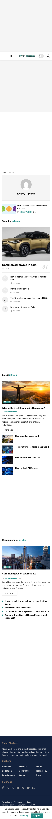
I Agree (36, 815)
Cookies (29, 802)
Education (7, 770)
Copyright (22, 804)
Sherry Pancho (26, 212)
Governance (25, 770)
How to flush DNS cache (26, 468)
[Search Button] (48, 56)
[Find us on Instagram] (13, 787)
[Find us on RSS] (33, 787)
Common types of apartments (19, 573)
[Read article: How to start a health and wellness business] (9, 209)
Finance (23, 766)
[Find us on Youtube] (28, 787)
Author (11, 172)
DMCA (32, 804)
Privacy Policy (8, 804)
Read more (11, 429)
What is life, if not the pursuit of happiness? (23, 408)
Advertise (6, 802)
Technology (41, 770)
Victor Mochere (10, 412)
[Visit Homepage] (26, 56)
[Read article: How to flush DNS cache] (7, 471)
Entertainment (8, 774)
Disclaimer (18, 802)
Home (4, 172)
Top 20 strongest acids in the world (32, 446)
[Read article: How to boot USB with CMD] (7, 460)
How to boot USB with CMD (28, 457)
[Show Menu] (3, 56)
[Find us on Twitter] (7, 787)
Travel (38, 774)
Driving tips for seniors (19, 288)
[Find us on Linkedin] (18, 787)
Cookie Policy (22, 815)
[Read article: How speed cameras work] (7, 439)
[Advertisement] (26, 26)
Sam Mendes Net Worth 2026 (18, 607)
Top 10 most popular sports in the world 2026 (29, 298)
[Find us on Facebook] (3, 787)
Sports (39, 766)
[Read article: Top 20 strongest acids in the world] (7, 449)
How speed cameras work (27, 436)
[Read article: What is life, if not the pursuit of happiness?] (26, 393)
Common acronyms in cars (19, 265)
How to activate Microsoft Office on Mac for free (28, 278)
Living (7, 402)
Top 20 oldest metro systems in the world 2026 (27, 611)
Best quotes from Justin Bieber (23, 307)
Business (6, 766)
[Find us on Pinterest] (23, 787)
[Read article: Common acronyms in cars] (26, 244)
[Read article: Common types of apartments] (26, 558)
